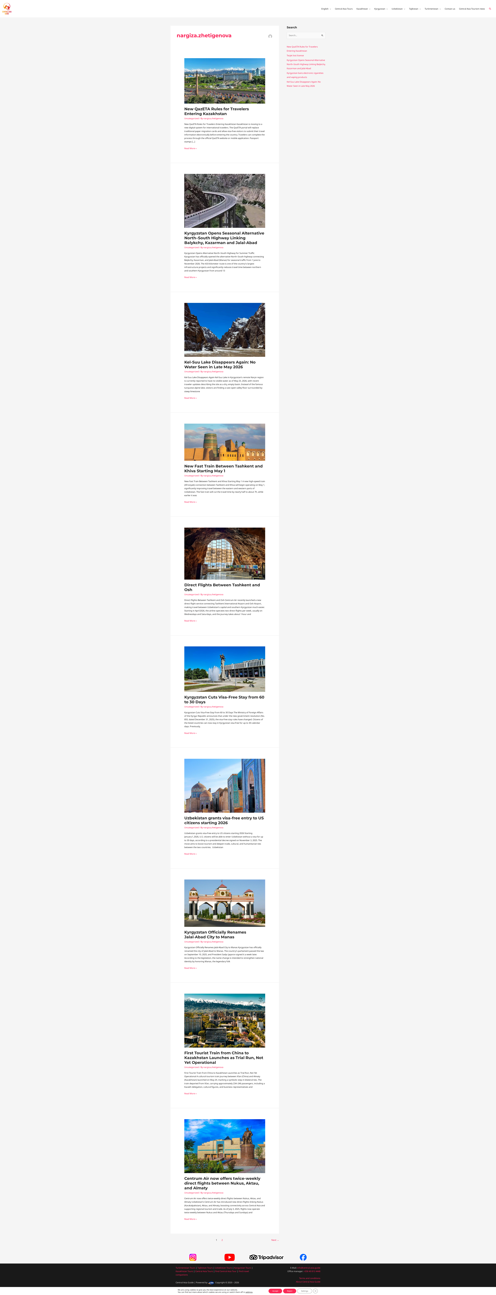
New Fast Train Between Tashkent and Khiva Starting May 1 (223, 468)
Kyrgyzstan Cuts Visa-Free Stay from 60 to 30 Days (224, 699)
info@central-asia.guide (308, 1267)
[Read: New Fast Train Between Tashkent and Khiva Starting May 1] (224, 442)
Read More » (190, 148)
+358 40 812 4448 (312, 1271)
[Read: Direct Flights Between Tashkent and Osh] (224, 553)
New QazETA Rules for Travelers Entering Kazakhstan (216, 111)
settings (249, 1292)
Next (275, 1239)
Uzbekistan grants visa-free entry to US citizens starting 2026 (224, 820)
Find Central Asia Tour (226, 1271)
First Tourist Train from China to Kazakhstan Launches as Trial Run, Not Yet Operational (223, 1058)
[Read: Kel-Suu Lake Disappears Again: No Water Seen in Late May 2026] (224, 329)
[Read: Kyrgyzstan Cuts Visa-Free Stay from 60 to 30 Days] (224, 669)
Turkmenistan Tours (185, 1267)
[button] (490, 9)
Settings (304, 1291)
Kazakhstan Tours (184, 1271)
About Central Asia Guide (308, 1281)
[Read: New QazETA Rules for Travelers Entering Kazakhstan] (224, 80)
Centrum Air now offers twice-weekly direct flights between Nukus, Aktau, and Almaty (222, 1183)
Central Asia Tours (204, 1271)
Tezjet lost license (295, 55)
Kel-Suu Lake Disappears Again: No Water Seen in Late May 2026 (220, 364)
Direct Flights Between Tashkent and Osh (222, 587)
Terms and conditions (309, 1278)
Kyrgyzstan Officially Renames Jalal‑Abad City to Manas (215, 934)
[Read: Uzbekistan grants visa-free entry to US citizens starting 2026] (224, 785)
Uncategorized (191, 118)
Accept (275, 1291)
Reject (289, 1291)
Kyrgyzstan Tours (242, 1267)
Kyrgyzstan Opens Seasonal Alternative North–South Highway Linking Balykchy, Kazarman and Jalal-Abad (224, 238)
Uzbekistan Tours (223, 1267)
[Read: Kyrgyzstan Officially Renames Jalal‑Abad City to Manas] (224, 903)
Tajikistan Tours (205, 1267)
